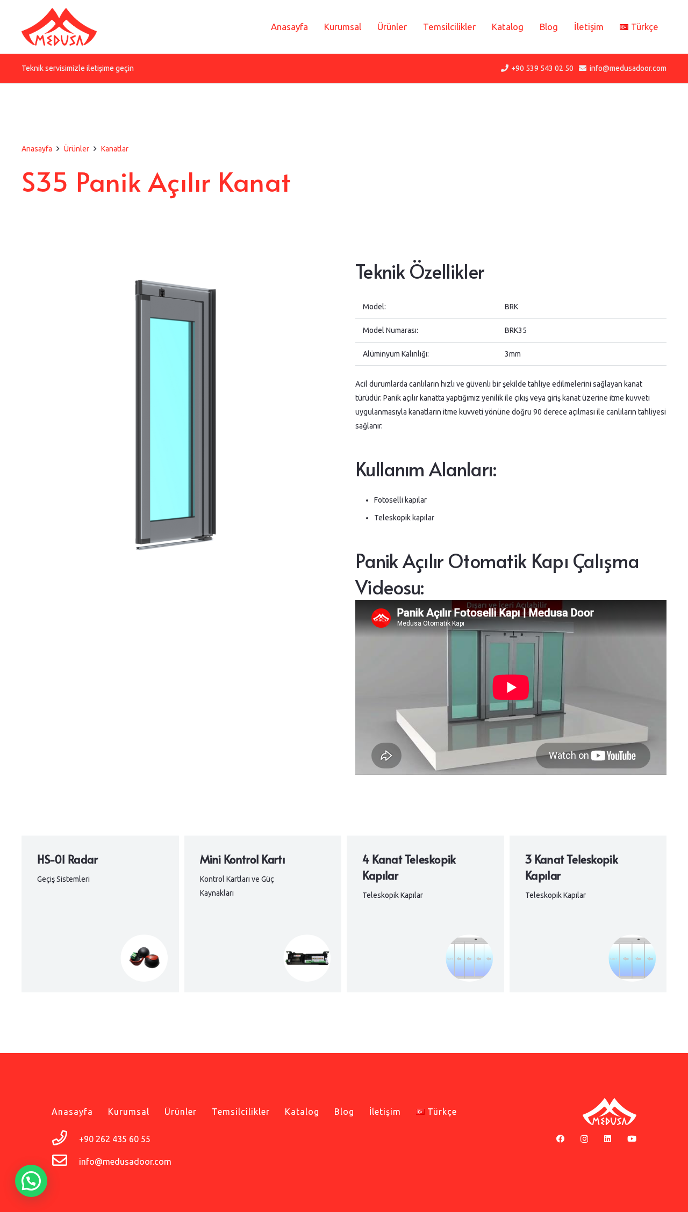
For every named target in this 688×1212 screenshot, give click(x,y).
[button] (31, 1181)
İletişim (385, 1111)
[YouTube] (631, 1139)
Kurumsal (128, 1111)
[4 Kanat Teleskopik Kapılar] (425, 914)
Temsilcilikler (241, 1111)
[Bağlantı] (59, 27)
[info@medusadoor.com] (65, 1161)
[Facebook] (560, 1139)
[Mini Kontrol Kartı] (263, 914)
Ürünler (180, 1111)
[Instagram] (584, 1139)
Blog (344, 1111)
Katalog (302, 1111)
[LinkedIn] (607, 1139)
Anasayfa (72, 1111)
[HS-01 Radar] (100, 914)
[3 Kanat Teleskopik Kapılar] (588, 914)
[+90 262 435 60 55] (65, 1139)
